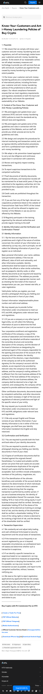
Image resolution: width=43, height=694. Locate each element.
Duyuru (14, 8)
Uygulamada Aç (21, 688)
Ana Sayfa (5, 8)
